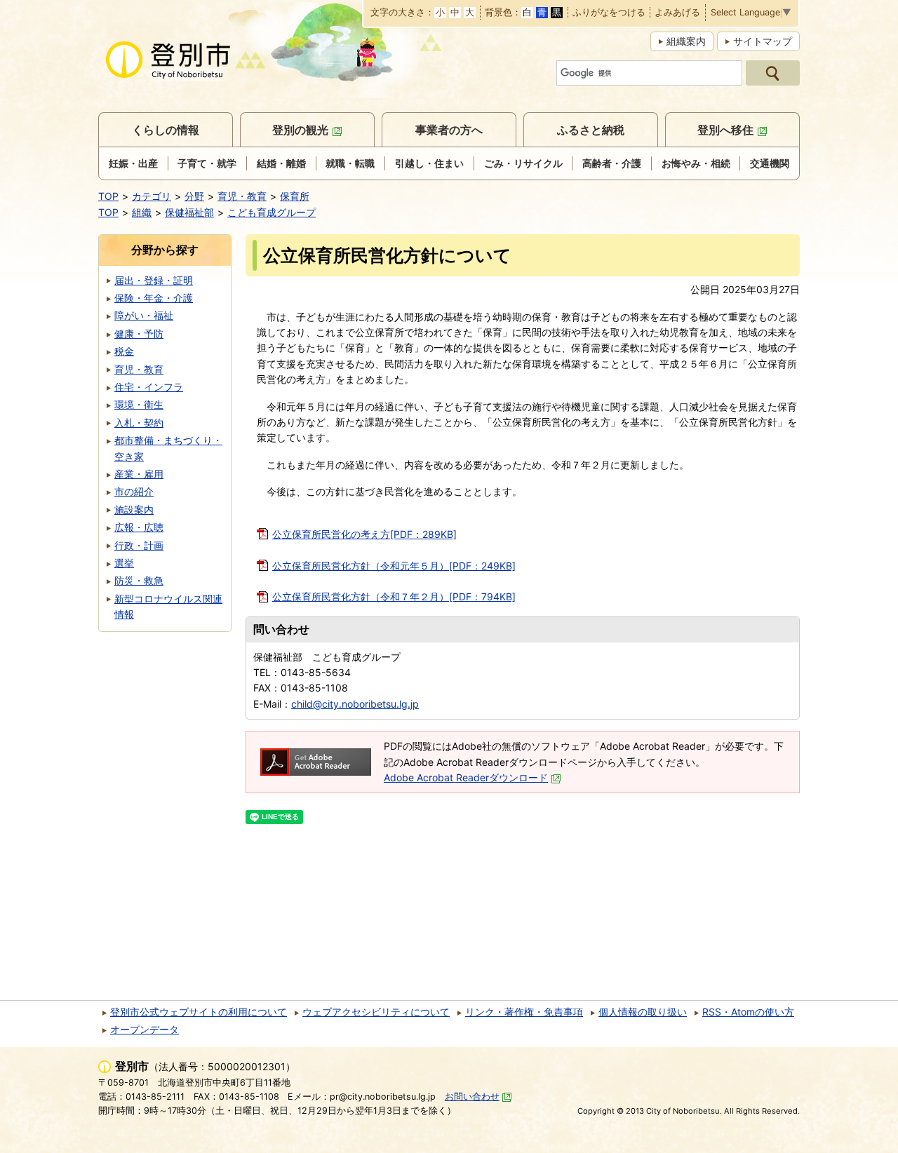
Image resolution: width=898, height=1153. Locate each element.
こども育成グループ (271, 212)
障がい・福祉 (143, 315)
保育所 (294, 196)
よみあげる (677, 13)
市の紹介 (134, 491)
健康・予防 (138, 333)
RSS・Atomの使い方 (748, 1012)
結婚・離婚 (281, 163)
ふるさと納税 (590, 130)
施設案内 (134, 509)
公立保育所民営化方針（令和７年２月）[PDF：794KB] (394, 596)
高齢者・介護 (611, 163)
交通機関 (769, 163)
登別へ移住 (725, 130)
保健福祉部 (189, 212)
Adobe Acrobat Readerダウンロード (466, 777)
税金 (124, 351)
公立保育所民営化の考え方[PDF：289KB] (364, 534)
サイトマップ (762, 41)
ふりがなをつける (608, 13)
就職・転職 (350, 163)
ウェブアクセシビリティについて (376, 1012)
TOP (108, 196)
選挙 (124, 563)
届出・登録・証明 (153, 280)
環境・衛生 (138, 404)
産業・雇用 (138, 474)
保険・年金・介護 (153, 298)
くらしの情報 (165, 130)
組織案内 (686, 41)
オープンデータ (144, 1029)
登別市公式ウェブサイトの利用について (198, 1012)
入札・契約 (138, 423)
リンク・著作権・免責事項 (524, 1012)
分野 (194, 196)
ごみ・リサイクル (523, 163)
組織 (142, 212)
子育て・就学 (206, 163)
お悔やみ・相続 (696, 163)
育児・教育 (242, 196)
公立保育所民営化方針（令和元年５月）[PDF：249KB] (394, 566)
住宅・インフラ (148, 387)
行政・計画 (138, 545)
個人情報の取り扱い (642, 1012)
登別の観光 (300, 130)
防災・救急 (138, 580)
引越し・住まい (429, 163)
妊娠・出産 (133, 163)
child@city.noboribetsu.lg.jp (355, 704)
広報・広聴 (138, 527)
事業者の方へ (449, 130)
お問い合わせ (472, 1096)
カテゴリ (151, 196)
